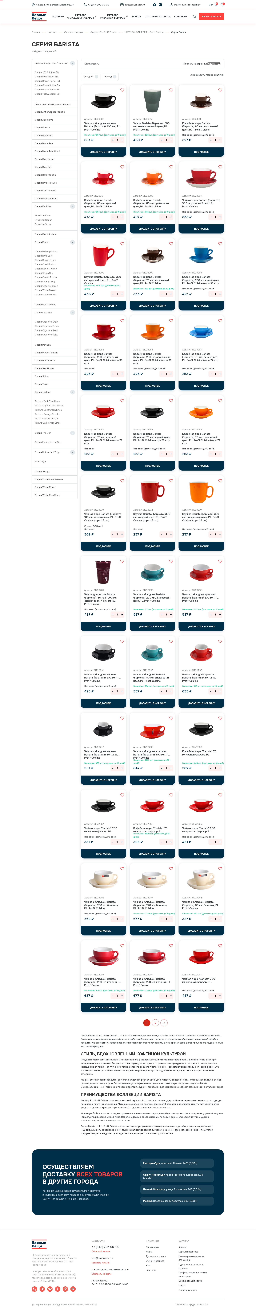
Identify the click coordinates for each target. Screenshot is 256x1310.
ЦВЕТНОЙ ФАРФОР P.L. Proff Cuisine (144, 32)
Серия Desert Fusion (46, 268)
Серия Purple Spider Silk (47, 89)
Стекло (182, 1285)
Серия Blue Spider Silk (46, 76)
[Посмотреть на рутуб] (73, 1289)
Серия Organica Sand (46, 330)
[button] (194, 16)
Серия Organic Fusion (46, 285)
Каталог (52, 32)
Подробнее (201, 152)
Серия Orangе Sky (45, 281)
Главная (36, 32)
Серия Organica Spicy (46, 334)
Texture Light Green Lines (48, 409)
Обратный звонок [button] (101, 1251)
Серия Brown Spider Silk (47, 81)
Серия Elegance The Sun (48, 442)
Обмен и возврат (155, 1260)
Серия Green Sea (44, 273)
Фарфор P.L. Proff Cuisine (103, 32)
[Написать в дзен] (57, 1289)
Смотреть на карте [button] (102, 1274)
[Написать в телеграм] (42, 1289)
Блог (148, 1265)
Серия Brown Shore (45, 260)
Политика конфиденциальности (192, 1304)
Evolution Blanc (43, 215)
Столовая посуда (73, 32)
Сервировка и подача (190, 1280)
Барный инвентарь (188, 1251)
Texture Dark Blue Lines (47, 401)
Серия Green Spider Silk (47, 85)
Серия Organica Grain (46, 321)
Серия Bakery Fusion (46, 251)
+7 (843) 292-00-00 (105, 1247)
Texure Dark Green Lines (48, 422)
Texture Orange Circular (47, 414)
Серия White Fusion (45, 290)
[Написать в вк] (50, 1289)
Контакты (180, 16)
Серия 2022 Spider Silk (47, 72)
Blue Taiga (40, 461)
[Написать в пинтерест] (65, 1289)
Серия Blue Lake (44, 255)
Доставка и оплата (157, 16)
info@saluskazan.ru (102, 1258)
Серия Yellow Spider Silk (47, 93)
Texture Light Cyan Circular (49, 405)
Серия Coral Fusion (45, 264)
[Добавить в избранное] (122, 90)
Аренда (136, 16)
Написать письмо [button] (100, 1263)
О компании (152, 1247)
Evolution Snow (43, 224)
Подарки (58, 16)
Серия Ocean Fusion (46, 277)
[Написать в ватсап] (34, 1289)
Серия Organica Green (47, 326)
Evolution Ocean (43, 219)
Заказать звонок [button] (211, 16)
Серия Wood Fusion (45, 294)
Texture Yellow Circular (47, 418)
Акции (149, 1251)
